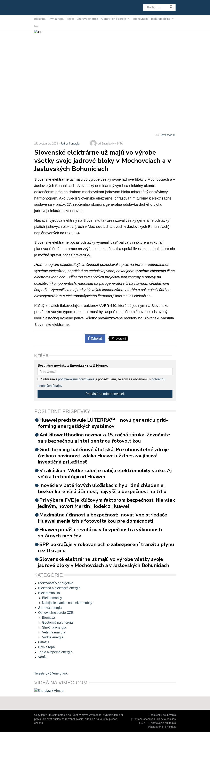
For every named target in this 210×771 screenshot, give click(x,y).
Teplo (70, 18)
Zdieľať (96, 338)
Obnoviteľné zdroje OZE (55, 612)
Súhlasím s (48, 379)
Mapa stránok (156, 726)
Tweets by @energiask (50, 673)
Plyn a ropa (56, 18)
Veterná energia (53, 632)
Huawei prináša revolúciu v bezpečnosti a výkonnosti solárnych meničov (100, 533)
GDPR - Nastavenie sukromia (158, 722)
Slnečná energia (54, 627)
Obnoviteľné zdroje (114, 18)
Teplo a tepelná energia (55, 652)
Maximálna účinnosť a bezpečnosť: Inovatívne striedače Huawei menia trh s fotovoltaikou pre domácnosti (102, 518)
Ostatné (43, 642)
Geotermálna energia (57, 622)
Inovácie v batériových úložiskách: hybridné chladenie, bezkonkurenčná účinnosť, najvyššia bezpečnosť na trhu (102, 488)
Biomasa (48, 617)
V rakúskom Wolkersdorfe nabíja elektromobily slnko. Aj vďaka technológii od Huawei (105, 473)
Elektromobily (52, 598)
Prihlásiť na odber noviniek (105, 394)
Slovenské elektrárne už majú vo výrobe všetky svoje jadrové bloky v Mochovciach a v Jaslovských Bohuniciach (103, 562)
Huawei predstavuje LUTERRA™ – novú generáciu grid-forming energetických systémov (103, 423)
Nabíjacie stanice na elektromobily (67, 603)
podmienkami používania (76, 379)
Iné (36, 26)
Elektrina (40, 18)
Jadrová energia (87, 18)
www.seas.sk (168, 135)
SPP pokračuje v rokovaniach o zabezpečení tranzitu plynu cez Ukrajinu (106, 547)
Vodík (42, 657)
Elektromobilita (161, 18)
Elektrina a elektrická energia (59, 588)
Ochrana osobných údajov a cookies (154, 719)
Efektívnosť (140, 18)
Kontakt (171, 726)
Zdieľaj (47, 7)
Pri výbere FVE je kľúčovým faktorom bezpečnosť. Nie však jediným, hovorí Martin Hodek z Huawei (106, 503)
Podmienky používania (162, 714)
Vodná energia (52, 637)
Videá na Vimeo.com (60, 682)
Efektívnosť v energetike (55, 583)
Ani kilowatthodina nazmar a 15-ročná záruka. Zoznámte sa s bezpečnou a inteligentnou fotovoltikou (104, 438)
